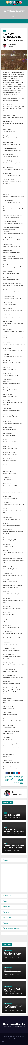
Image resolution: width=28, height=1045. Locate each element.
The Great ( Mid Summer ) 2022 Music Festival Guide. (13, 831)
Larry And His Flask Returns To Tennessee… (12, 991)
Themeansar (18, 1038)
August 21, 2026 (9, 993)
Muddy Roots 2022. (12, 815)
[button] (20, 21)
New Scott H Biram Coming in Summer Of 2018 (9, 778)
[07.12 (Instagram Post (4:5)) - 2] (12, 928)
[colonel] (5, 860)
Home (2, 1041)
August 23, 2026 (10, 957)
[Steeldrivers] (7, 895)
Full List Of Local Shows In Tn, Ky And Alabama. (14, 847)
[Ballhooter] (6, 906)
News (4, 30)
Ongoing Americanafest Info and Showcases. (12, 972)
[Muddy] (5, 923)
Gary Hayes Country (14, 11)
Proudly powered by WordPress (11, 1036)
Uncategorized (7, 950)
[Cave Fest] (6, 912)
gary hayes (13, 44)
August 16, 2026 (9, 1010)
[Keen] (5, 901)
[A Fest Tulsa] (7, 917)
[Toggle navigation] (25, 21)
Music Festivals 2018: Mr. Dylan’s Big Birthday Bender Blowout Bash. (18, 780)
